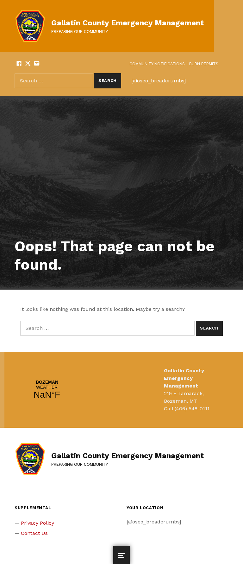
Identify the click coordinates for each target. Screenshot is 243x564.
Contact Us (34, 533)
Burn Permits (203, 63)
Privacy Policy (37, 523)
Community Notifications (157, 63)
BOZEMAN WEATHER (47, 390)
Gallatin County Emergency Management (127, 22)
